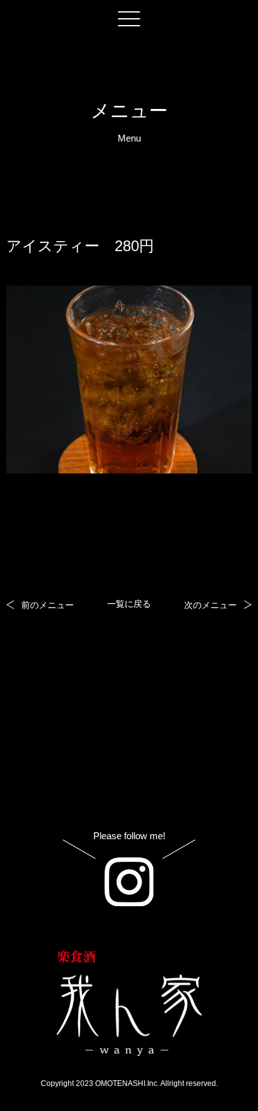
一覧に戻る (129, 604)
